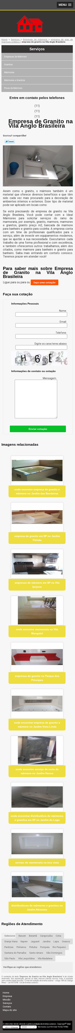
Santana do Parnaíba (15, 952)
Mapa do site (10, 1010)
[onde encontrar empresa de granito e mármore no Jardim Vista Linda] (37, 704)
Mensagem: (50, 378)
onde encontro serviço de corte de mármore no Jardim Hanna (37, 771)
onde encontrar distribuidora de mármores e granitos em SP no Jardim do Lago (37, 817)
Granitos (8, 64)
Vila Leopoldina (26, 958)
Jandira (46, 941)
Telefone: (61, 332)
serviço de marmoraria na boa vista (37, 862)
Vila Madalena (45, 958)
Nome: (63, 310)
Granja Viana (10, 941)
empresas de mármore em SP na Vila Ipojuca (37, 584)
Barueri (22, 935)
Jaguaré (35, 941)
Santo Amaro (36, 952)
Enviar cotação (38, 428)
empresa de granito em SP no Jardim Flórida (37, 538)
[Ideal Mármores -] (37, 17)
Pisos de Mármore (13, 88)
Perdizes (8, 947)
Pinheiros (21, 947)
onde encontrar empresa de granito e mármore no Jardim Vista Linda (37, 724)
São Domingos (54, 952)
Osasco (66, 941)
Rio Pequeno (59, 947)
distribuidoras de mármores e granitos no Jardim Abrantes (37, 907)
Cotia (58, 935)
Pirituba (33, 947)
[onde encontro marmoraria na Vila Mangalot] (37, 610)
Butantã (33, 935)
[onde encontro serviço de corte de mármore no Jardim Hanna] (37, 750)
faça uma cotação (44, 282)
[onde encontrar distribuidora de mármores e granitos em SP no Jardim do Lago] (37, 797)
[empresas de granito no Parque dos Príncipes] (37, 657)
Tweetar (10, 141)
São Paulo (9, 958)
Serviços (37, 49)
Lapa (56, 941)
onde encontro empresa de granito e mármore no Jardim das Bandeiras (37, 491)
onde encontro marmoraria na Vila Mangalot (37, 631)
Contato (7, 1006)
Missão (7, 999)
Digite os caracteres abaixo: (51, 343)
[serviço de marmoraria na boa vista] (37, 844)
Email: (63, 321)
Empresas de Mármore (15, 56)
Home (6, 992)
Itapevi (24, 941)
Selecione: (9, 935)
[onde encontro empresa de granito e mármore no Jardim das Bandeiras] (37, 470)
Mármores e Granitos (14, 80)
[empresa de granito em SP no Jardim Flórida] (37, 517)
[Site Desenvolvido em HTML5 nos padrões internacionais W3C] (28, 1027)
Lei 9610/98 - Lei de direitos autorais (23, 983)
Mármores (9, 72)
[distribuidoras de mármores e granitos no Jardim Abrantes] (37, 887)
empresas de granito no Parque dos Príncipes (37, 678)
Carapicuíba (46, 935)
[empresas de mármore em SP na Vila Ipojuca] (37, 564)
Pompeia (45, 947)
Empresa (7, 996)
